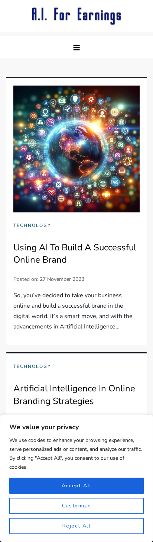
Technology (32, 225)
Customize (76, 505)
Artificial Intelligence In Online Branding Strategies (74, 394)
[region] (76, 478)
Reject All (76, 525)
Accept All (77, 485)
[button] (76, 47)
